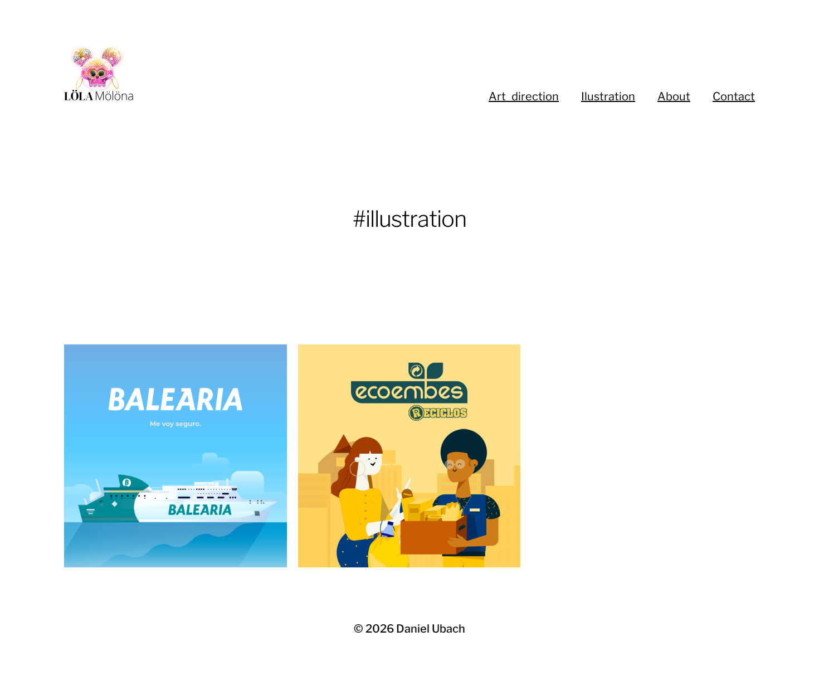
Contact (734, 96)
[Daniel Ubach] (209, 72)
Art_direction (524, 96)
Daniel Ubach (430, 628)
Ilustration (608, 96)
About (673, 96)
